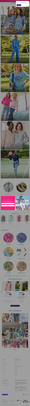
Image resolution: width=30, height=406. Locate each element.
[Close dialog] (28, 196)
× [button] (28, 1)
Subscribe (8, 205)
